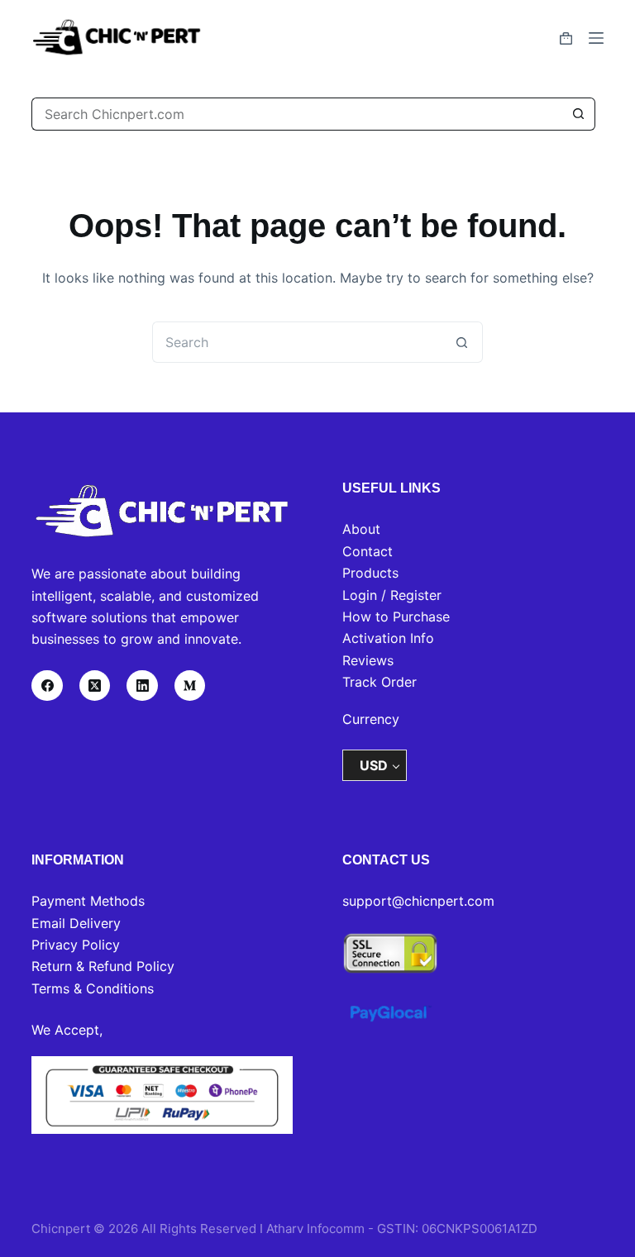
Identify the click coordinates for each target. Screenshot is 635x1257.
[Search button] (578, 114)
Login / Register (392, 595)
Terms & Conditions (92, 988)
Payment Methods (88, 901)
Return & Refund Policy (102, 966)
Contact (367, 551)
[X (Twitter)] (95, 686)
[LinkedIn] (142, 686)
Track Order (379, 682)
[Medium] (190, 686)
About (361, 529)
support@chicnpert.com (418, 901)
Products (370, 572)
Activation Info (388, 638)
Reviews (368, 660)
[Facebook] (47, 686)
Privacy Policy (75, 944)
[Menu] (596, 38)
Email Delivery (76, 923)
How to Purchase (396, 616)
